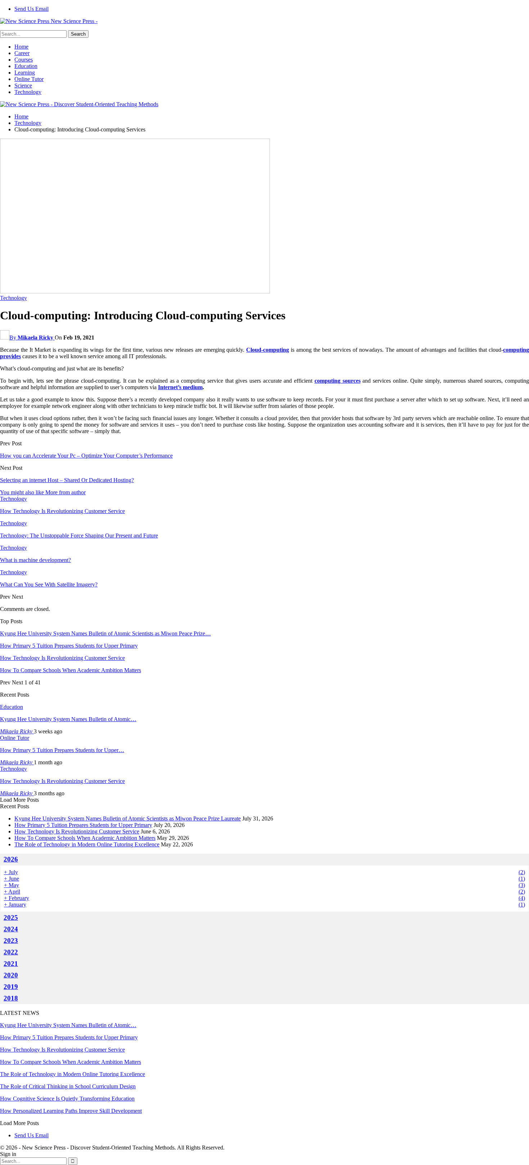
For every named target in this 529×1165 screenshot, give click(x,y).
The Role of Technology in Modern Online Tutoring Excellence (86, 844)
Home (21, 47)
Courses (23, 60)
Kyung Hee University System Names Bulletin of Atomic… (68, 719)
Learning (24, 72)
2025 (11, 917)
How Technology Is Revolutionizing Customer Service (62, 658)
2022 (11, 952)
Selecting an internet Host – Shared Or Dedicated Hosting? (67, 480)
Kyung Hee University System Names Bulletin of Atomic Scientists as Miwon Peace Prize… (105, 633)
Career (22, 53)
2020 (11, 975)
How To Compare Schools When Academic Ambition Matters (70, 670)
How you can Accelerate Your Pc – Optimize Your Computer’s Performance (86, 456)
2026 (11, 859)
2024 (11, 929)
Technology (27, 92)
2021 (11, 963)
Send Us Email (31, 9)
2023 (11, 940)
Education (25, 66)
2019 (11, 986)
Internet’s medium (180, 387)
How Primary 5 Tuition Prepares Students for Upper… (62, 750)
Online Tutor (29, 79)
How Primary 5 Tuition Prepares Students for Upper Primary (69, 646)
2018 (11, 998)
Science (23, 85)
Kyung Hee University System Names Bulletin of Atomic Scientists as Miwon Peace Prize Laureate (127, 818)
